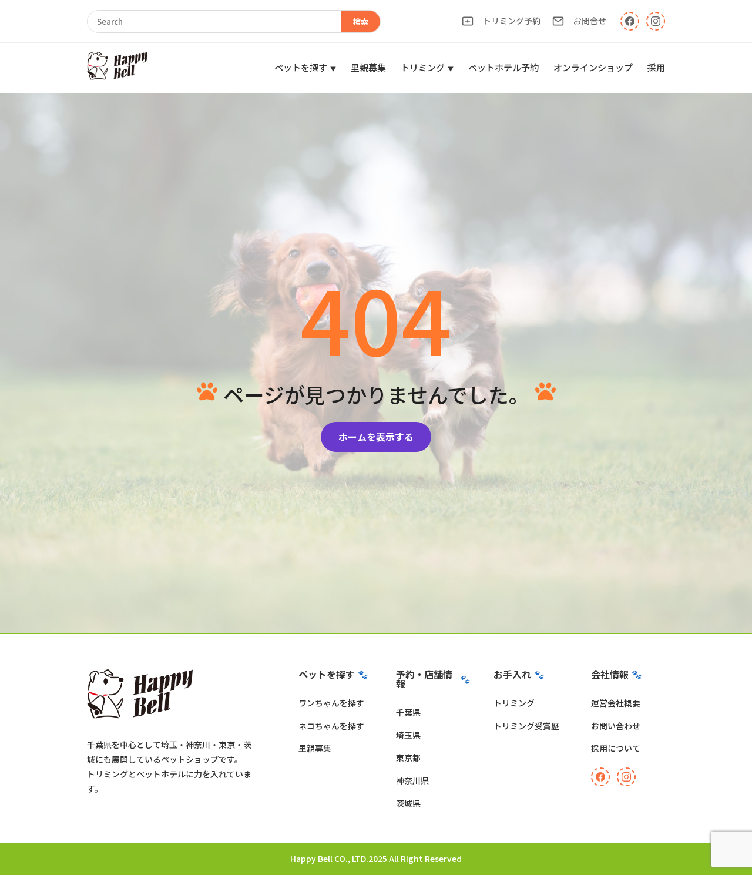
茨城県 (408, 803)
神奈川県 (412, 780)
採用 (656, 67)
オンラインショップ (593, 67)
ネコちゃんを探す (331, 726)
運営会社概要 (615, 703)
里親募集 (368, 67)
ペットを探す (300, 67)
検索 (360, 21)
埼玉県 (408, 735)
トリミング (423, 67)
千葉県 (408, 712)
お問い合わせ (615, 726)
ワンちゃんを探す (331, 703)
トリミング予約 (511, 20)
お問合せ (589, 20)
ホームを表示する (376, 437)
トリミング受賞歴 (526, 726)
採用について (615, 748)
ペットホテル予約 (503, 67)
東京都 (408, 757)
